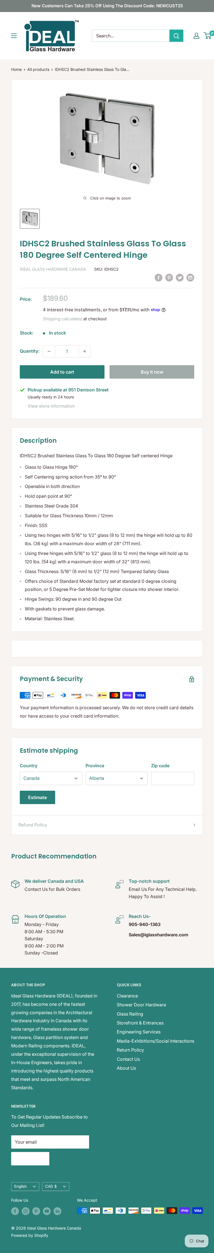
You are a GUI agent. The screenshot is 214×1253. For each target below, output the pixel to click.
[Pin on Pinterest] (169, 277)
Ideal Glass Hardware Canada (53, 269)
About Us (126, 1068)
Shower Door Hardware (141, 1004)
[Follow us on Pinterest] (36, 1211)
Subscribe (30, 1158)
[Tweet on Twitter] (180, 277)
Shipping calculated (62, 318)
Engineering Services (138, 1032)
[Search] (176, 36)
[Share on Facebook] (158, 277)
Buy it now (152, 372)
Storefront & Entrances (140, 1023)
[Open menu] (14, 35)
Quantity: (30, 351)
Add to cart (62, 372)
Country (28, 765)
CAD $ (51, 1186)
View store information (51, 406)
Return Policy (130, 1050)
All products (38, 69)
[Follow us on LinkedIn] (57, 1211)
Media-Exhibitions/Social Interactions (155, 1041)
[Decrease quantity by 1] (49, 351)
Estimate (37, 797)
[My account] (196, 36)
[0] (207, 35)
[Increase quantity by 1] (85, 351)
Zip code (160, 765)
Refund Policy (32, 825)
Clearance (127, 996)
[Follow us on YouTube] (47, 1211)
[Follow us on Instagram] (26, 1211)
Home (16, 69)
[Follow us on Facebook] (15, 1211)
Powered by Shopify (29, 1235)
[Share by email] (190, 277)
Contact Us (128, 1059)
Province (95, 765)
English (20, 1186)
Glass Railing (130, 1014)
